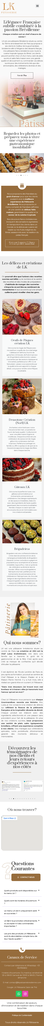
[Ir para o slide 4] (15, 798)
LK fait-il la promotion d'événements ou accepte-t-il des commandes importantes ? (20, 923)
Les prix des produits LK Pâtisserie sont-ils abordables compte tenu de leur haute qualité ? (20, 936)
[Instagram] (25, 994)
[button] (37, 6)
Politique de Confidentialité (22, 1015)
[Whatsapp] (19, 994)
